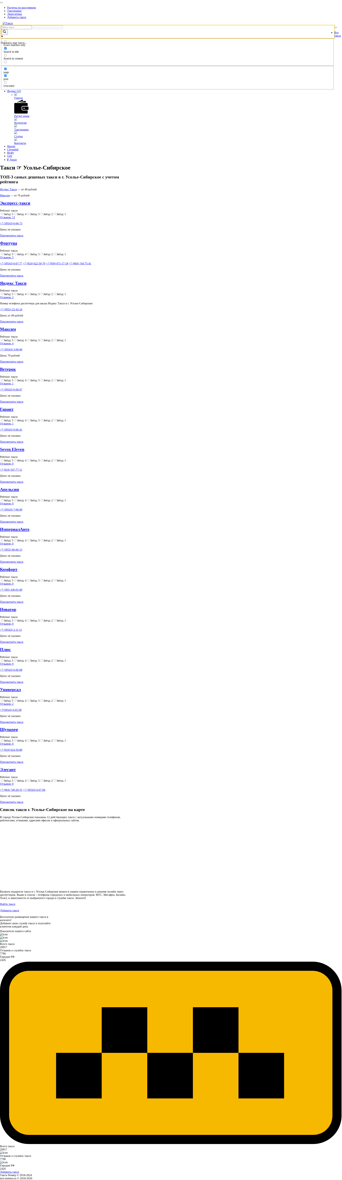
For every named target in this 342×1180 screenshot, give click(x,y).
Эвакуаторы (14, 13)
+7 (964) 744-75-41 (80, 263)
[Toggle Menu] (1, 2)
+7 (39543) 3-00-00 (11, 349)
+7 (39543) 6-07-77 (11, 263)
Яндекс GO (14, 91)
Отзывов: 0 (7, 463)
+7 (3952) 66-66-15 (11, 549)
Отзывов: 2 (7, 297)
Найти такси (7, 904)
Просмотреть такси (11, 235)
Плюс (5, 649)
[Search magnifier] (4, 32)
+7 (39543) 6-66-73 (11, 223)
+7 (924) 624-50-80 (11, 749)
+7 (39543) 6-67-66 (34, 789)
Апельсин (9, 489)
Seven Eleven (12, 449)
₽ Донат (12, 159)
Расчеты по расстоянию (21, 7)
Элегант (8, 769)
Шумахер (9, 729)
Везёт (10, 152)
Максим (5, 195)
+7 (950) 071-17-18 (57, 263)
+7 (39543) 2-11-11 (11, 629)
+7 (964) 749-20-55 (11, 789)
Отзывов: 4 (7, 343)
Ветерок (8, 369)
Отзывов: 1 (7, 383)
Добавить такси (16, 17)
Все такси (337, 34)
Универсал (10, 689)
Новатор (8, 609)
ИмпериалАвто (14, 529)
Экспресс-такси (15, 203)
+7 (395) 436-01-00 (11, 589)
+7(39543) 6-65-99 (11, 709)
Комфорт (8, 569)
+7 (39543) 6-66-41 (11, 429)
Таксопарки (14, 10)
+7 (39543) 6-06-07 (11, 389)
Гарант (7, 409)
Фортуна (8, 243)
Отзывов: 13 (7, 217)
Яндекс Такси (8, 189)
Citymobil (12, 149)
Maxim (11, 146)
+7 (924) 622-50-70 (34, 263)
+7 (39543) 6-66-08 (11, 669)
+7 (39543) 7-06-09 (11, 509)
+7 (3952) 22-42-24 (11, 309)
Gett (9, 155)
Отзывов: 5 (7, 257)
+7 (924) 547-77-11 (11, 469)
